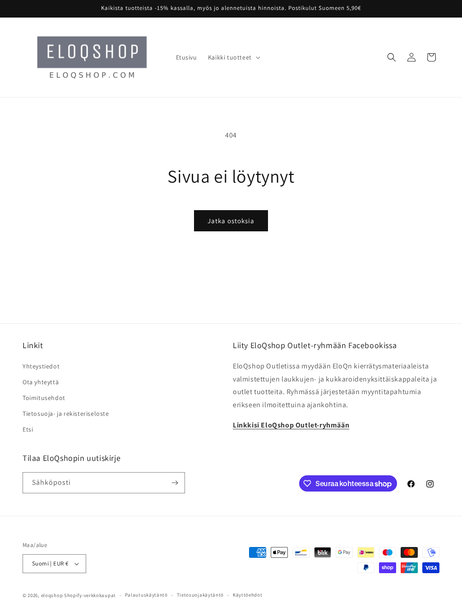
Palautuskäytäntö (146, 595)
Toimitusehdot (44, 398)
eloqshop (52, 595)
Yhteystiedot (41, 366)
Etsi (28, 429)
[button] (233, 57)
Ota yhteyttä (41, 382)
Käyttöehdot (248, 595)
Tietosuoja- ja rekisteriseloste (66, 413)
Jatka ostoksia (231, 220)
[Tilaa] (175, 482)
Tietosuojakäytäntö (200, 595)
